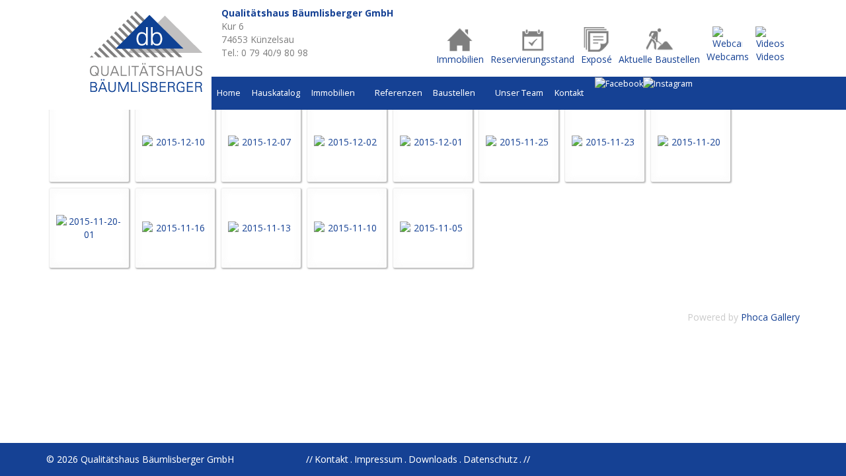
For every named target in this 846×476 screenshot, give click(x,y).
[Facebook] (619, 84)
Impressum (378, 459)
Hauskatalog (276, 93)
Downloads (432, 459)
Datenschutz (490, 459)
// (526, 459)
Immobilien (334, 93)
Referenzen (398, 93)
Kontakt (569, 93)
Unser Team (519, 93)
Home (229, 93)
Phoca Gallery (770, 317)
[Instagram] (668, 84)
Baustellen (455, 93)
